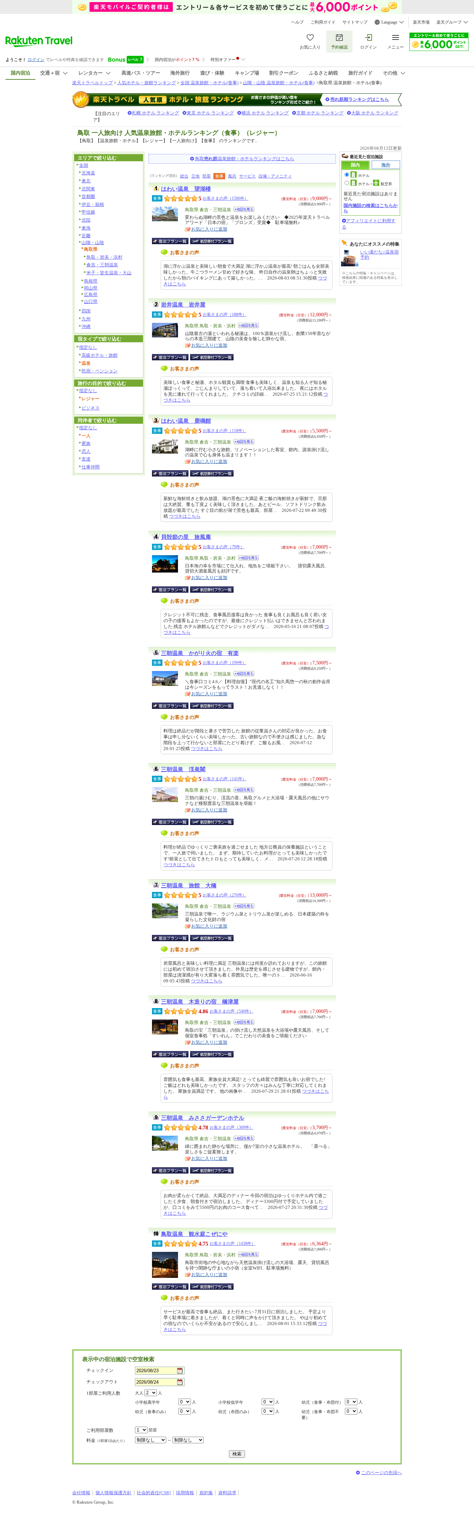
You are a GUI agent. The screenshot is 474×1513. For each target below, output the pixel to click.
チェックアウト (102, 1381)
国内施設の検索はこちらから (371, 208)
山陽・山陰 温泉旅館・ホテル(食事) (278, 82)
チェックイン (99, 1370)
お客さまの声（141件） (224, 778)
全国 (83, 165)
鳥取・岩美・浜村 (104, 257)
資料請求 (227, 1492)
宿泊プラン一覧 (173, 241)
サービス (247, 176)
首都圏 (88, 196)
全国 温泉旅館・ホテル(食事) (209, 82)
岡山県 (91, 288)
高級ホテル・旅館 (100, 355)
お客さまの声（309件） (231, 1127)
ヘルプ (297, 22)
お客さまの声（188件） (224, 314)
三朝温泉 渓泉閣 (183, 769)
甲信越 (88, 212)
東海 (86, 228)
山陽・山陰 (93, 242)
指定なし (88, 347)
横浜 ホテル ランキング (265, 112)
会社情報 (81, 1492)
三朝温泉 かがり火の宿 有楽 (200, 653)
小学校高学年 (147, 1402)
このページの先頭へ (381, 1472)
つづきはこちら (185, 516)
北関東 (88, 188)
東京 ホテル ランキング (210, 112)
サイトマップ (354, 22)
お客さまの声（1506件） (225, 198)
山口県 (91, 301)
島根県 (91, 281)
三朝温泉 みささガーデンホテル (202, 1118)
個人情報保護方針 (113, 1492)
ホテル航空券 (375, 184)
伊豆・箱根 (93, 204)
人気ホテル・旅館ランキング (146, 82)
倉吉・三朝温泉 (102, 264)
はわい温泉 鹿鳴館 (186, 421)
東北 (86, 180)
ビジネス (91, 408)
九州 (86, 318)
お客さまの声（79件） (223, 546)
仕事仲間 (91, 467)
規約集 (206, 1492)
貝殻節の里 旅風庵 (186, 537)
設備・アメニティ (275, 176)
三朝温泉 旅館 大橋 (189, 885)
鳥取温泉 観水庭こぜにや (194, 1234)
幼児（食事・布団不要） (320, 1414)
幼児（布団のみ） (235, 1411)
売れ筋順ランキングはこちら (359, 99)
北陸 (86, 220)
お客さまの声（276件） (224, 895)
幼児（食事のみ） (151, 1411)
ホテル (364, 175)
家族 (86, 443)
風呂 (232, 176)
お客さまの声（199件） (224, 662)
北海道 (88, 172)
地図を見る (244, 209)
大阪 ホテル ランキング (374, 112)
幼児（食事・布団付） (322, 1402)
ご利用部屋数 (99, 1430)
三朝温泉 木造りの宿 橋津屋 (200, 1002)
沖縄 (86, 326)
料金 (106, 1440)
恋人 (86, 451)
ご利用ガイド (323, 22)
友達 (86, 459)
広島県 (91, 294)
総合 (184, 176)
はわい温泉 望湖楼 (186, 189)
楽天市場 (421, 22)
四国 (86, 310)
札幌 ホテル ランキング (155, 112)
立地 (195, 176)
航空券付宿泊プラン (212, 241)
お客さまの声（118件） (224, 430)
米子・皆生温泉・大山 (109, 272)
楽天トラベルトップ (92, 82)
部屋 (206, 176)
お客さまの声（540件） (231, 1011)
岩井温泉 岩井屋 (183, 305)
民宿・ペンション (100, 370)
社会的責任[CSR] (154, 1492)
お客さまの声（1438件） (232, 1243)
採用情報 (185, 1492)
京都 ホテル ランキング (320, 112)
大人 (139, 1393)
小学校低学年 (230, 1402)
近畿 (86, 235)
